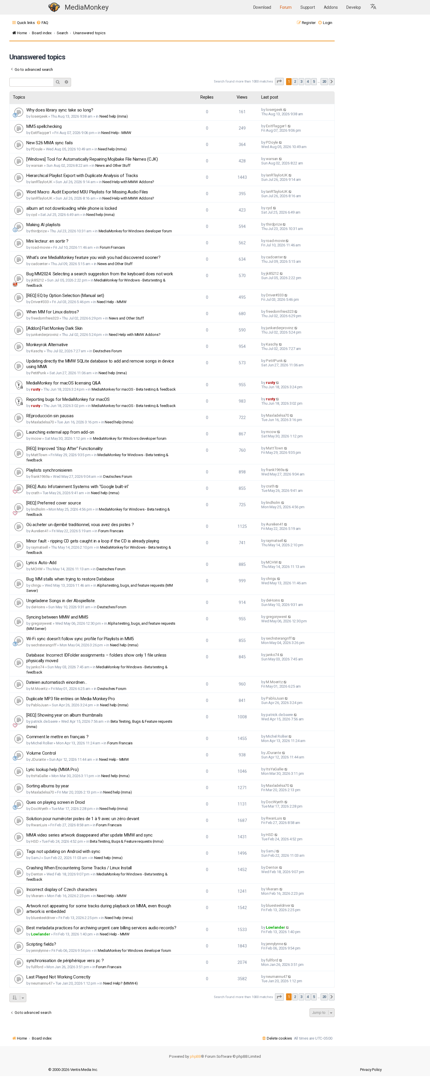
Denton (37, 874)
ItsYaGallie (39, 776)
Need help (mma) (113, 116)
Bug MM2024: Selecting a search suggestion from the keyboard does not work (99, 274)
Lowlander (40, 934)
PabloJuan (39, 705)
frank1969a (40, 476)
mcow (36, 438)
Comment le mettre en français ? (57, 736)
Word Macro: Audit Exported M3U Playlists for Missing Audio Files (87, 192)
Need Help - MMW (116, 132)
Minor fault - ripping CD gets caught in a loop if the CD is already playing (92, 541)
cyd (34, 214)
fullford (37, 967)
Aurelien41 (39, 531)
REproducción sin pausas (49, 415)
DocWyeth (39, 808)
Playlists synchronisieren (49, 470)
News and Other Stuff (112, 165)
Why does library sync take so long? (59, 110)
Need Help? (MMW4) (120, 983)
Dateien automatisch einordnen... (56, 682)
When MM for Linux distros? (52, 312)
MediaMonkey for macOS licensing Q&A (63, 383)
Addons (331, 7)
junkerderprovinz (45, 334)
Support (307, 7)
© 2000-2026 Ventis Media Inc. (73, 1069)
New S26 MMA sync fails (49, 142)
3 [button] (301, 81)
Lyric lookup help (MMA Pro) (52, 769)
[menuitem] (42, 22)
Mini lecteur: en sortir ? (47, 241)
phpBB (195, 1056)
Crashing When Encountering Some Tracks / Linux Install (79, 867)
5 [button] (314, 81)
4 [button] (308, 81)
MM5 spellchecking (44, 126)
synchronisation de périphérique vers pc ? (65, 960)
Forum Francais (112, 247)
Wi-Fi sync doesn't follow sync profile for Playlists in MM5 (80, 638)
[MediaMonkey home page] (54, 7)
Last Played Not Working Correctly (58, 977)
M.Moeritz (39, 688)
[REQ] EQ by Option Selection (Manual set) (65, 295)
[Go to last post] (285, 109)
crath (35, 493)
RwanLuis (39, 825)
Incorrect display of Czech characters (61, 889)
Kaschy (37, 351)
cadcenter (39, 264)
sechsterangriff (43, 645)
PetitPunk (38, 373)
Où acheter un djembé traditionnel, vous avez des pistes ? (80, 524)
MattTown (39, 455)
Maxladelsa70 (42, 422)
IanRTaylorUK (41, 182)
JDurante (38, 759)
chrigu (36, 585)
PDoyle (36, 149)
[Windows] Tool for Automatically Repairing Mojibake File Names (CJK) (92, 159)
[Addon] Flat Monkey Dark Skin (54, 328)
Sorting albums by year (47, 786)
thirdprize (39, 231)
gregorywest (41, 623)
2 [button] (295, 81)
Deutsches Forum (107, 351)
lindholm (38, 509)
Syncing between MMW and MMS (57, 617)
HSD (34, 841)
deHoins (38, 607)
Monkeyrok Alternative (47, 344)
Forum (286, 7)
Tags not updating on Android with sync (63, 851)
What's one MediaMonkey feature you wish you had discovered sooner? (93, 257)
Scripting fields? (41, 944)
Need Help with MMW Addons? (128, 182)
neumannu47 (41, 983)
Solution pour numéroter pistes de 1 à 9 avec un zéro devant (82, 818)
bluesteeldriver (43, 918)
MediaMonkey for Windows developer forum (135, 231)
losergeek (39, 116)
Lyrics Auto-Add (41, 562)
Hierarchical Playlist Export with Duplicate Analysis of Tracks (82, 175)
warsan (37, 165)
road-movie (40, 247)
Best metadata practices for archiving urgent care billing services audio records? (101, 927)
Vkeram (37, 896)
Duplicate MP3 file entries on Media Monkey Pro (70, 698)
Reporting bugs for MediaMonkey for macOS (68, 399)
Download (262, 7)
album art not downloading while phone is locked (71, 208)
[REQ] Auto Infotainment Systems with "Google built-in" (77, 486)
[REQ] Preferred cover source (53, 503)
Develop (353, 7)
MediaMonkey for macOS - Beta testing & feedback (134, 389)
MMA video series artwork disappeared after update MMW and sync (89, 835)
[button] (373, 7)
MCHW (36, 569)
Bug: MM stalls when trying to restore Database (70, 579)
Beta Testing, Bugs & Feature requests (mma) (126, 841)
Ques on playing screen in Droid (55, 802)
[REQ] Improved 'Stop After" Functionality (64, 448)
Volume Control (41, 753)
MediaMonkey (87, 7)
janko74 (37, 667)
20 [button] (324, 81)
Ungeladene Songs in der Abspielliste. (61, 600)
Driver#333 (40, 302)
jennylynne (39, 950)
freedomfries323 (45, 318)
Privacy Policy (371, 1069)
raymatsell (39, 547)
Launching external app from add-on (60, 432)
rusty (35, 389)
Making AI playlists (43, 224)
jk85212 (37, 280)
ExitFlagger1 (41, 132)
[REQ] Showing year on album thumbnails (64, 715)
